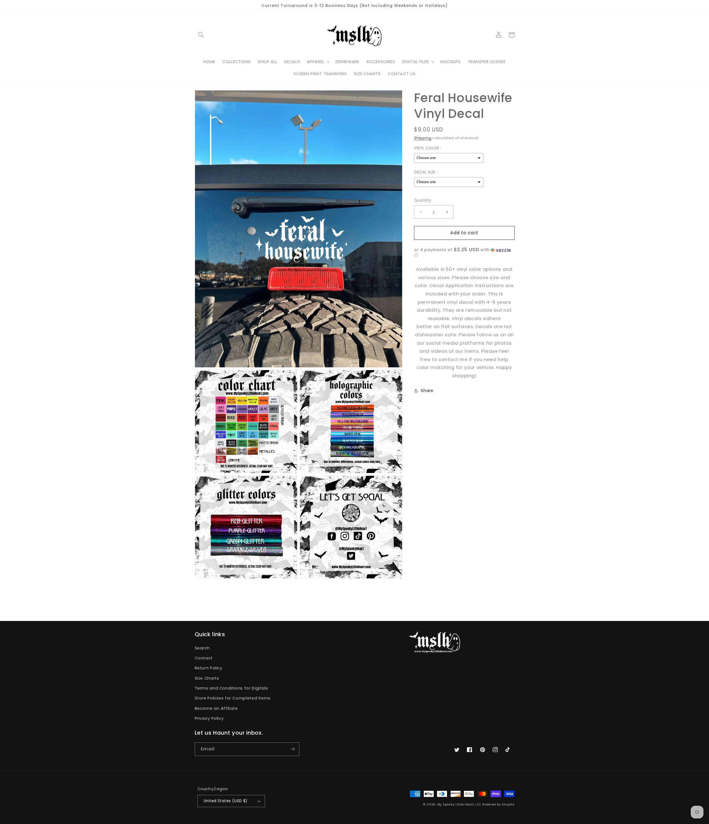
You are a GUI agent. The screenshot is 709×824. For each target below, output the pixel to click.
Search (202, 648)
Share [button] (427, 390)
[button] (201, 34)
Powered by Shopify (498, 804)
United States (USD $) (226, 801)
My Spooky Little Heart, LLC (459, 804)
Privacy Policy (209, 718)
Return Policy (208, 668)
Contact (204, 658)
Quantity (422, 200)
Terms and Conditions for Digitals (231, 688)
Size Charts (207, 678)
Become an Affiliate (216, 708)
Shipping (422, 138)
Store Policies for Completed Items (233, 698)
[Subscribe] (292, 749)
